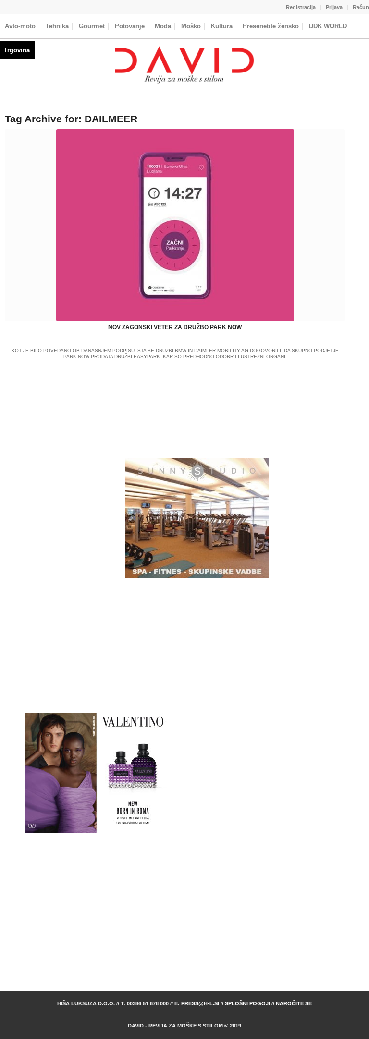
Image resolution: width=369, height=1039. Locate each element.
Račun (361, 7)
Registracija (301, 7)
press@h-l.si (200, 1003)
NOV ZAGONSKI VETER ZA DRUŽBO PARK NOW (175, 327)
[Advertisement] (197, 645)
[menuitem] (301, 7)
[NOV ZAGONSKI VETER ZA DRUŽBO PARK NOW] (175, 225)
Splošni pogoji (247, 1003)
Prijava (334, 7)
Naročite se (294, 1003)
